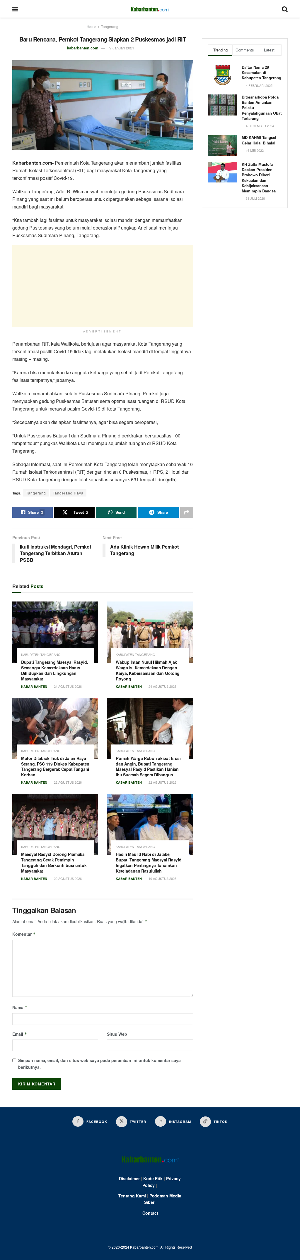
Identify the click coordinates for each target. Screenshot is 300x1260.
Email (19, 1034)
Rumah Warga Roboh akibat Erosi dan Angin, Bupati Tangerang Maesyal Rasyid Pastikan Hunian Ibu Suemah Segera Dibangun (148, 766)
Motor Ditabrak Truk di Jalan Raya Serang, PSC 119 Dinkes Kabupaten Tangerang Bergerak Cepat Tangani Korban (55, 766)
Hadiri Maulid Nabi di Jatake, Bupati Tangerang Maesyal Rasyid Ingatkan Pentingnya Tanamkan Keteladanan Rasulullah (148, 862)
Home (91, 26)
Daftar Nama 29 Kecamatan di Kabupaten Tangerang (261, 72)
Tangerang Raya (68, 492)
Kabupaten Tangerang (41, 654)
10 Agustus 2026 (162, 878)
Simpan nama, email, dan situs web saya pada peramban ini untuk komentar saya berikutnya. (99, 1063)
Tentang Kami (132, 1196)
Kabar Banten (34, 686)
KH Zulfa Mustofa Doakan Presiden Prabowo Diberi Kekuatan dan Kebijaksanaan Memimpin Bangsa (259, 177)
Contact (150, 1213)
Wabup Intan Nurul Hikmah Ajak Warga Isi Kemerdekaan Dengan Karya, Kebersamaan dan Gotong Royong (148, 670)
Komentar (24, 934)
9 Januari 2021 (121, 48)
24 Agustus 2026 (67, 686)
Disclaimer (129, 1178)
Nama (20, 1007)
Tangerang (109, 26)
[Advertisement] (102, 286)
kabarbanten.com (82, 48)
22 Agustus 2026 (67, 782)
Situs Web (117, 1034)
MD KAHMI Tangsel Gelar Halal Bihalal (259, 140)
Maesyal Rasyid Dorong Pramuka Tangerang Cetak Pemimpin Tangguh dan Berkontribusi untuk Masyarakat (53, 862)
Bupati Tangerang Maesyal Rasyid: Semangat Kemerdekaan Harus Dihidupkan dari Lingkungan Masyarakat (54, 670)
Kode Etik (153, 1178)
